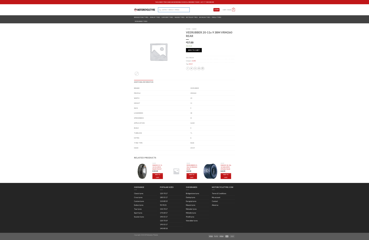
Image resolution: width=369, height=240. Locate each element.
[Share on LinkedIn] (202, 68)
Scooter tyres (139, 217)
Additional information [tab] (143, 82)
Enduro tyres (138, 205)
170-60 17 (164, 213)
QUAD (194, 29)
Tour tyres (138, 209)
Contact (215, 201)
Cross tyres (138, 197)
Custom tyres (139, 201)
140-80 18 (164, 228)
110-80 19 (164, 201)
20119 (191, 64)
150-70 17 (164, 209)
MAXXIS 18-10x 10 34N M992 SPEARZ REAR (226, 167)
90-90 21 (163, 205)
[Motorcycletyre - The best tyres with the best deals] (144, 9)
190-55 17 (164, 217)
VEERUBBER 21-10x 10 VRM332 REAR (192, 167)
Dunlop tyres (155, 17)
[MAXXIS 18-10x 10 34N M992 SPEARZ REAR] (210, 171)
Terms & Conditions (219, 193)
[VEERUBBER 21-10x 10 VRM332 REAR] (176, 171)
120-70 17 (164, 193)
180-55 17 (164, 197)
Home (188, 29)
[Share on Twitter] (191, 68)
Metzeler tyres (192, 17)
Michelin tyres (204, 17)
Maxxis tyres (179, 17)
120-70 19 (164, 221)
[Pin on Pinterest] (199, 68)
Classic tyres (138, 193)
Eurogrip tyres (167, 17)
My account (216, 197)
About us (215, 205)
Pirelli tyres (216, 17)
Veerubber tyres (141, 21)
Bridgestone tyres (141, 17)
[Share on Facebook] (187, 68)
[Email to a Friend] (195, 68)
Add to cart (194, 50)
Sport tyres (138, 213)
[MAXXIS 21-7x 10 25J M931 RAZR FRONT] (142, 171)
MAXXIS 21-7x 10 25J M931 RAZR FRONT (157, 167)
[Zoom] (137, 74)
